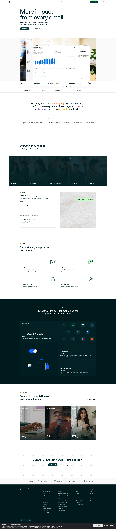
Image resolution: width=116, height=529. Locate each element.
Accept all (98, 525)
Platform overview (91, 149)
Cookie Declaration (20, 527)
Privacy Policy (11, 527)
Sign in (88, 1)
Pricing (61, 1)
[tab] (38, 215)
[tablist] (38, 221)
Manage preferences (108, 525)
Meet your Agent (25, 205)
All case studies (92, 399)
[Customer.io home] (13, 2)
